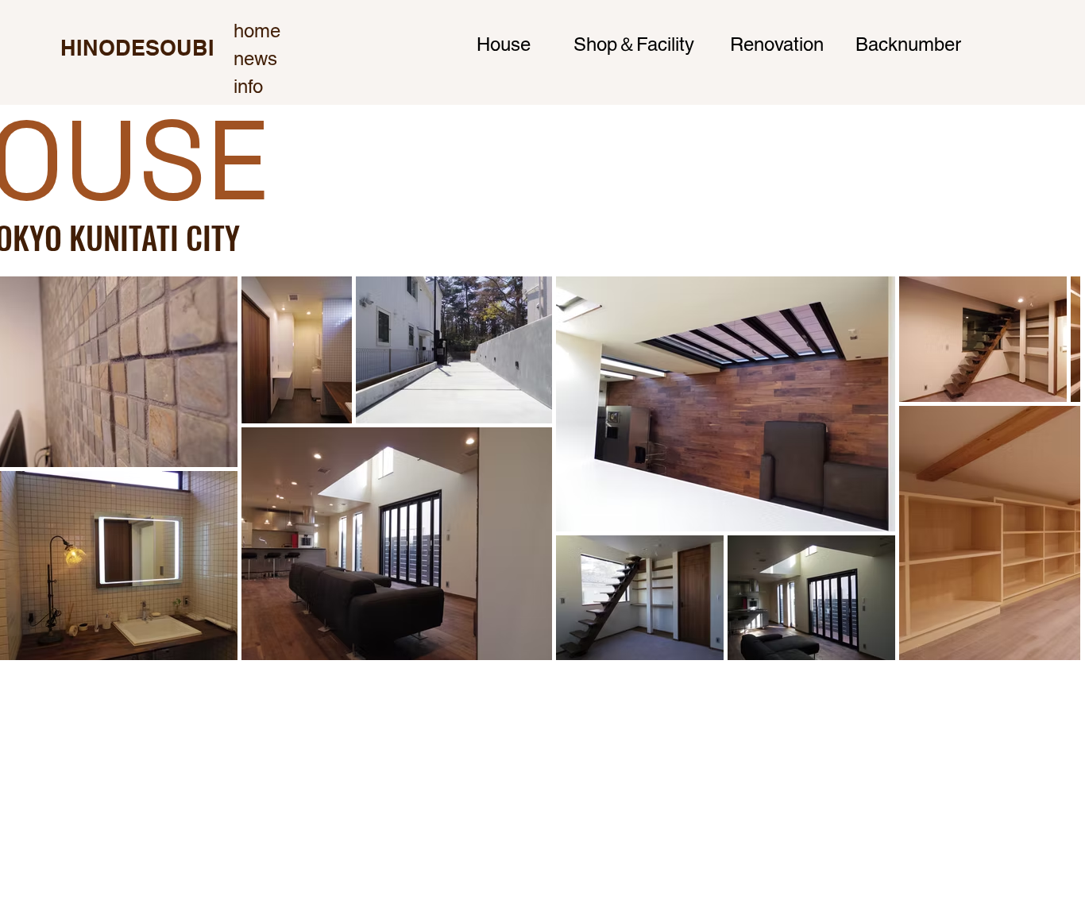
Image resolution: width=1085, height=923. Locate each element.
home (257, 30)
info (248, 86)
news (255, 58)
